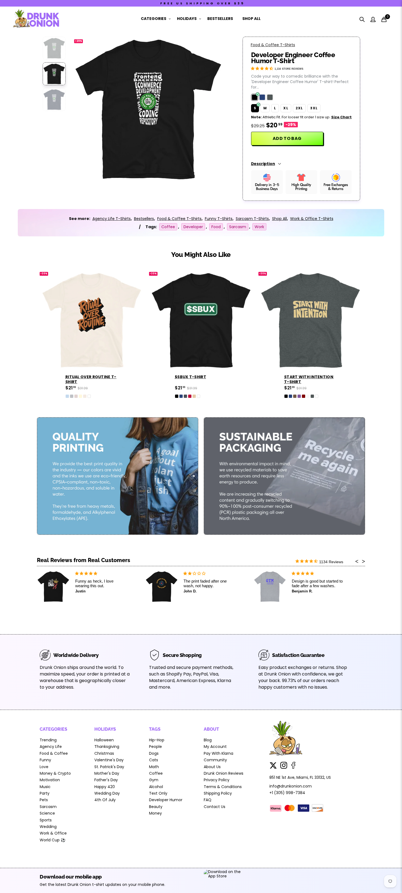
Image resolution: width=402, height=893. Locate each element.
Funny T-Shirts (218, 218)
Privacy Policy (216, 780)
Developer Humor (165, 800)
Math (154, 766)
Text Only (158, 793)
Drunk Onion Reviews (223, 773)
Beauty (155, 806)
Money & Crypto (55, 773)
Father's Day (106, 780)
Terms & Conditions (223, 786)
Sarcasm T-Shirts (252, 218)
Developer (193, 227)
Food (216, 227)
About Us (212, 766)
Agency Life (51, 746)
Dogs (154, 753)
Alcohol (156, 786)
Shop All (251, 18)
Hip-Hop (156, 740)
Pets (44, 800)
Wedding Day (107, 793)
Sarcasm (237, 227)
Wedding (48, 826)
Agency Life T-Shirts (111, 218)
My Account (215, 746)
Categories (153, 18)
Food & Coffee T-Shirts (273, 45)
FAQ (207, 800)
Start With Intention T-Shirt (308, 379)
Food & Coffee (54, 753)
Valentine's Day (109, 760)
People (155, 746)
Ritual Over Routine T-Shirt (90, 379)
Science (47, 813)
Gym (153, 780)
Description (263, 163)
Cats (153, 760)
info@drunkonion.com (290, 786)
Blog (208, 740)
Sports (46, 820)
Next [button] (210, 108)
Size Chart (341, 117)
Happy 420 (104, 786)
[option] (148, 108)
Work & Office (53, 833)
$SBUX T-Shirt (190, 377)
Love (44, 766)
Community (215, 760)
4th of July (105, 800)
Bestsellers (220, 18)
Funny (45, 760)
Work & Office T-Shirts (311, 218)
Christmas (104, 753)
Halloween (104, 740)
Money (155, 813)
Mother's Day (106, 773)
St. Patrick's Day (109, 766)
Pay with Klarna (218, 753)
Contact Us (214, 806)
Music (45, 786)
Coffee (168, 227)
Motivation (50, 780)
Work (259, 227)
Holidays (187, 18)
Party (44, 793)
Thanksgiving (106, 746)
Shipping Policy (218, 793)
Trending (48, 740)
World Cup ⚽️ (52, 840)
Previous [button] (86, 108)
